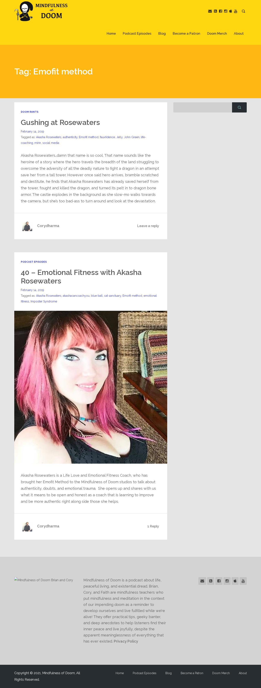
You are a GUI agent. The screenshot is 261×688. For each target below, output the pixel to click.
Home (111, 33)
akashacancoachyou (76, 295)
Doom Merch (217, 33)
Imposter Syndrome (44, 301)
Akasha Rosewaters (48, 137)
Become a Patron (186, 33)
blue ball (97, 295)
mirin (37, 142)
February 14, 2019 (32, 131)
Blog (162, 33)
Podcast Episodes (137, 33)
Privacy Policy (126, 641)
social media (50, 142)
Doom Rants (29, 111)
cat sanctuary (112, 295)
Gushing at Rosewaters (60, 122)
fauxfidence (107, 137)
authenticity (70, 137)
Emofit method (88, 137)
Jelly (119, 137)
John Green (131, 137)
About (239, 33)
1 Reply (153, 526)
